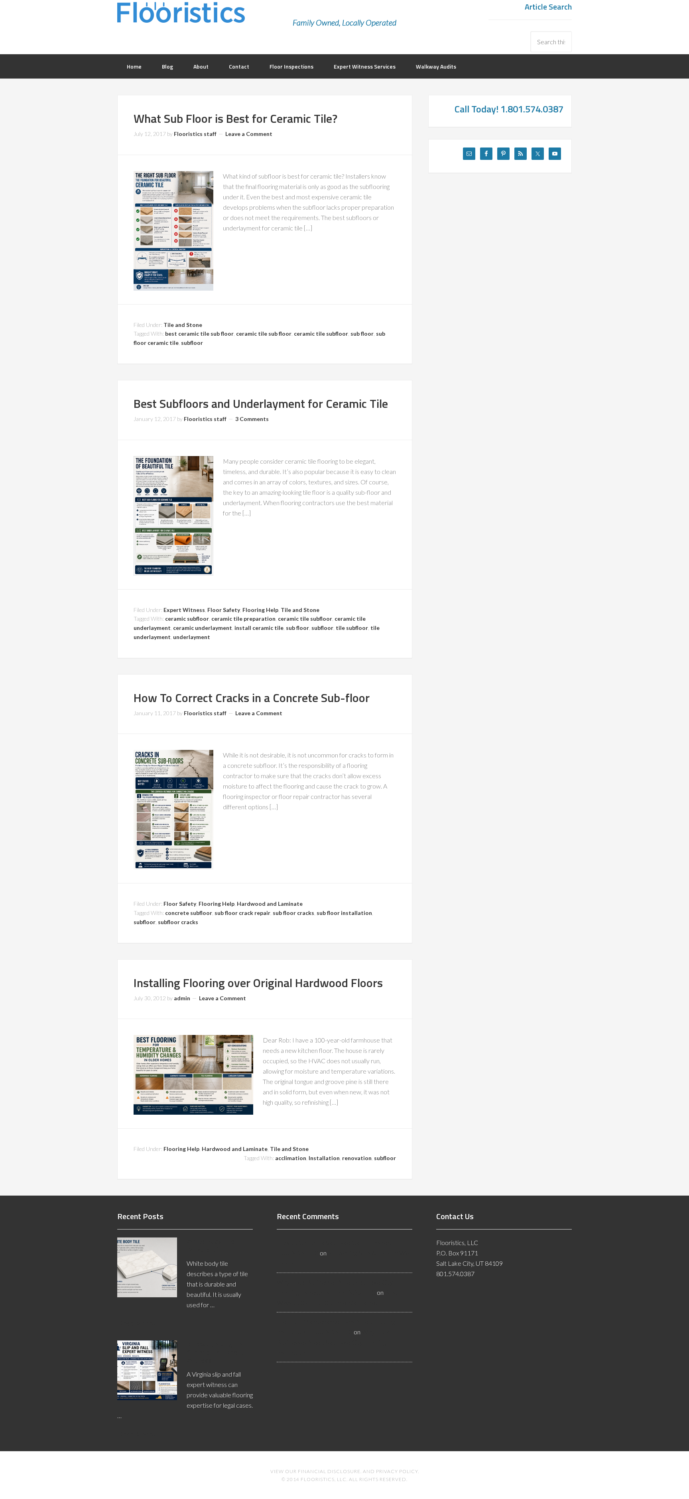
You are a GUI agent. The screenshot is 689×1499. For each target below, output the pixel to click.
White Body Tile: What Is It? (211, 1245)
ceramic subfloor (187, 618)
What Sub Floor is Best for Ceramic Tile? (235, 118)
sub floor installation (344, 912)
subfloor (192, 342)
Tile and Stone (182, 324)
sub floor (362, 333)
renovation (357, 1158)
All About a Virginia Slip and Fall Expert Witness (215, 1352)
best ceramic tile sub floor (199, 333)
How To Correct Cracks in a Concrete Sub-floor (252, 698)
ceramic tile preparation (243, 618)
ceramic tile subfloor (321, 333)
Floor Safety (223, 609)
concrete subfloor (188, 912)
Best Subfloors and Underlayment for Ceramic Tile (261, 403)
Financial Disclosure (329, 1471)
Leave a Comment (248, 133)
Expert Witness (184, 609)
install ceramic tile (258, 627)
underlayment (191, 636)
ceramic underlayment (202, 627)
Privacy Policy (397, 1471)
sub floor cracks (293, 912)
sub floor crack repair (242, 912)
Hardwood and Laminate (270, 903)
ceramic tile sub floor (263, 333)
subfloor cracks (178, 922)
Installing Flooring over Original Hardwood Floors (258, 983)
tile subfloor (352, 627)
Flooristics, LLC (181, 18)
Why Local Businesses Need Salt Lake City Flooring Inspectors (333, 1342)
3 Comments (252, 418)
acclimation (290, 1158)
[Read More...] (138, 1323)
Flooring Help (260, 609)
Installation (324, 1158)
